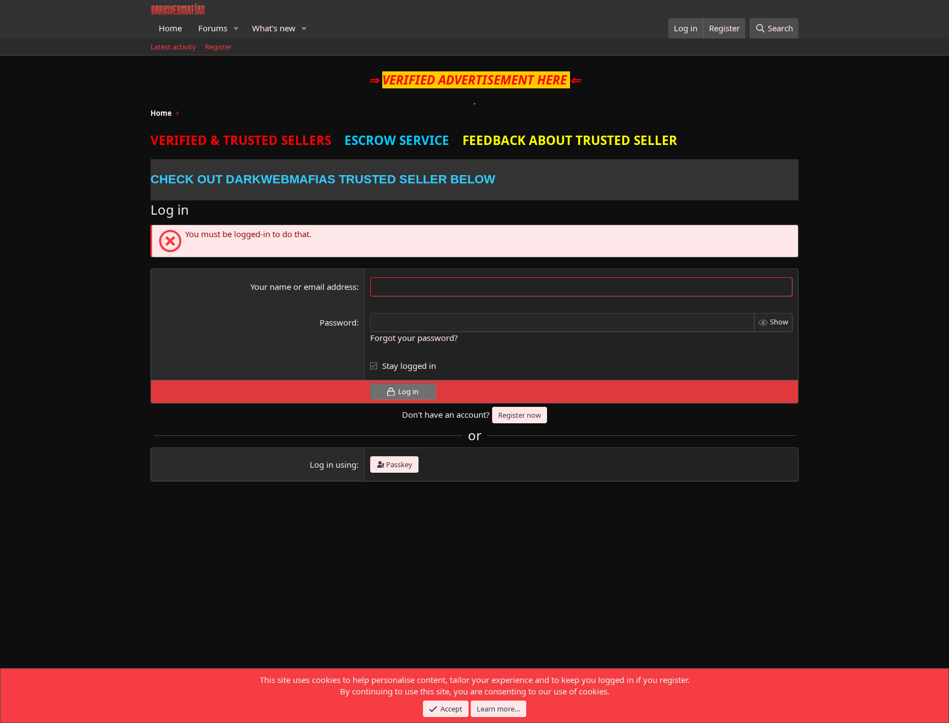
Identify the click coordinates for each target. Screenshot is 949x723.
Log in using (333, 464)
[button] (236, 28)
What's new (273, 28)
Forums (212, 28)
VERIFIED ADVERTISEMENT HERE (474, 79)
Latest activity (173, 47)
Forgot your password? (414, 337)
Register (218, 47)
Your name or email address (303, 286)
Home (170, 28)
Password (338, 322)
